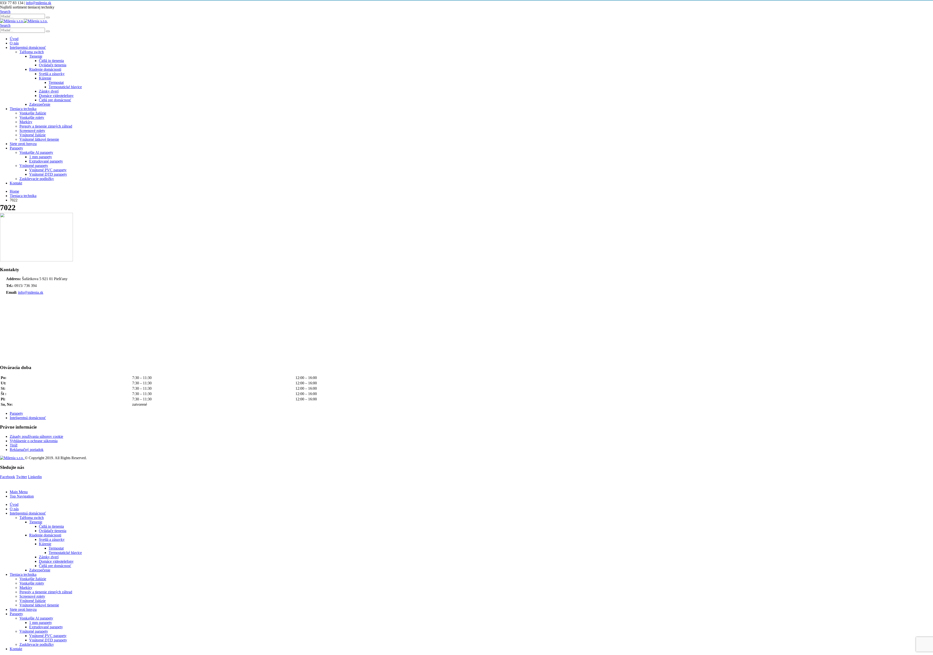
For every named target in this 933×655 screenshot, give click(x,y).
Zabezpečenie (39, 104)
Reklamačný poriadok (26, 450)
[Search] (48, 17)
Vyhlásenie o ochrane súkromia (34, 441)
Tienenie (35, 56)
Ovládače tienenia (52, 65)
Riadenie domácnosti (45, 69)
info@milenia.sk (38, 3)
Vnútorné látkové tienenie (39, 139)
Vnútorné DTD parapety (48, 174)
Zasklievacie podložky (36, 179)
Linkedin (35, 477)
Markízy (25, 122)
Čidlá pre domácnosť (55, 100)
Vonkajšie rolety (31, 117)
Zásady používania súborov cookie (36, 436)
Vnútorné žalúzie (32, 135)
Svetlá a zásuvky (52, 74)
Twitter (21, 477)
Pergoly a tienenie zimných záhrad (45, 126)
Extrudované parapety (46, 161)
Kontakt (16, 183)
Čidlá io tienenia (51, 61)
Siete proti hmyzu (23, 144)
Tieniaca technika (23, 109)
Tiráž (13, 445)
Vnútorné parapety (33, 166)
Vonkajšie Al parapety (36, 152)
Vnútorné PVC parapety (48, 170)
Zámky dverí (49, 91)
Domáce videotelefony (56, 96)
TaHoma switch (31, 52)
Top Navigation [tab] (22, 496)
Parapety (16, 148)
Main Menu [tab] (19, 492)
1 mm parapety (40, 157)
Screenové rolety (32, 131)
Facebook (7, 477)
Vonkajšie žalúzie (32, 113)
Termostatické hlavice (65, 87)
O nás (14, 43)
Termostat (56, 82)
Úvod (14, 39)
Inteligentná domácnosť (28, 47)
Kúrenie (45, 78)
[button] (5, 11)
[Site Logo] (24, 21)
